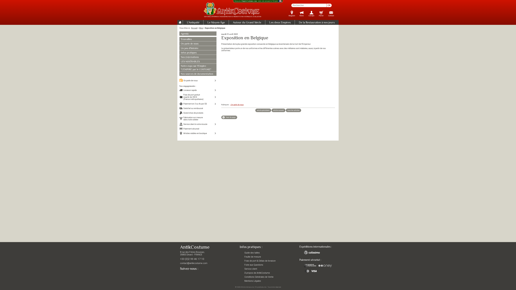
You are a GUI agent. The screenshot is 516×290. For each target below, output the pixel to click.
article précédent (263, 110)
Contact (331, 16)
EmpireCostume (260, 287)
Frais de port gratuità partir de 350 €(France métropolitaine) (193, 97)
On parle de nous (189, 44)
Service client (250, 269)
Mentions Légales (252, 281)
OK (329, 5)
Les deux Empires (280, 23)
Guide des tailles (252, 252)
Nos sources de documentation (197, 74)
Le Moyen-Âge (216, 23)
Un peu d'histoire (189, 48)
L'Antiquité (193, 23)
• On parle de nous (237, 105)
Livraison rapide (190, 90)
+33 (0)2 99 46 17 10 (192, 258)
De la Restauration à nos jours (317, 23)
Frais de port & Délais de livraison (260, 261)
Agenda (185, 34)
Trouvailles (186, 39)
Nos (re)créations (190, 57)
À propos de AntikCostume (257, 273)
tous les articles (293, 110)
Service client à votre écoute (195, 124)
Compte (311, 16)
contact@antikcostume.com (193, 263)
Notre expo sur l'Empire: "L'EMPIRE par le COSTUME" (196, 67)
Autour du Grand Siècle (247, 23)
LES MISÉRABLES (190, 62)
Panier (321, 16)
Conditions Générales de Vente (258, 277)
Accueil (194, 28)
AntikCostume (249, 287)
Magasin (292, 16)
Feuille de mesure (252, 256)
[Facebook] (187, 275)
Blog (201, 28)
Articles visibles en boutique (195, 133)
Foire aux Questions (253, 265)
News (302, 16)
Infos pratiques (189, 53)
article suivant (278, 110)
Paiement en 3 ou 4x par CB (195, 104)
